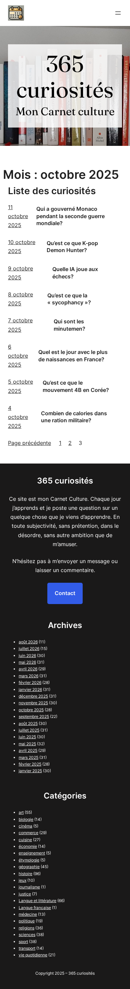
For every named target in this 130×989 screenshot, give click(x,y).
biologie (26, 819)
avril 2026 (28, 668)
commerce (28, 832)
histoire (25, 873)
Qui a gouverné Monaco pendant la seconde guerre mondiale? (70, 215)
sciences (27, 934)
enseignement (32, 852)
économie (28, 846)
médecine (28, 914)
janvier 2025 (30, 770)
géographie (29, 866)
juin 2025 (27, 736)
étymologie (29, 859)
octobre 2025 (31, 709)
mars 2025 (28, 757)
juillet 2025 (29, 730)
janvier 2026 (30, 689)
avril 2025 (28, 750)
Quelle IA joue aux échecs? (75, 273)
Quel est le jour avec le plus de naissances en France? (73, 356)
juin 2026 (27, 655)
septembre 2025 (34, 716)
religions (26, 927)
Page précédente (29, 443)
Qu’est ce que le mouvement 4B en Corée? (76, 386)
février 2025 (30, 764)
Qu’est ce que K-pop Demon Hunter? (72, 247)
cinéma (25, 826)
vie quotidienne (33, 954)
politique (27, 920)
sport (23, 941)
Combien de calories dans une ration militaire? (74, 417)
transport (27, 948)
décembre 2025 (33, 696)
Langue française (35, 907)
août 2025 (28, 723)
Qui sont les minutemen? (69, 325)
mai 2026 (27, 662)
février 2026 (30, 682)
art (21, 812)
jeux (22, 880)
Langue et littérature (37, 900)
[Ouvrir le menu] (118, 13)
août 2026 (28, 641)
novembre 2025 (33, 702)
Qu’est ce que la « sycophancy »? (69, 299)
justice (25, 893)
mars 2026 (28, 675)
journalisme (29, 886)
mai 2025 (27, 743)
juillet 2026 (29, 648)
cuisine (25, 839)
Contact (65, 593)
